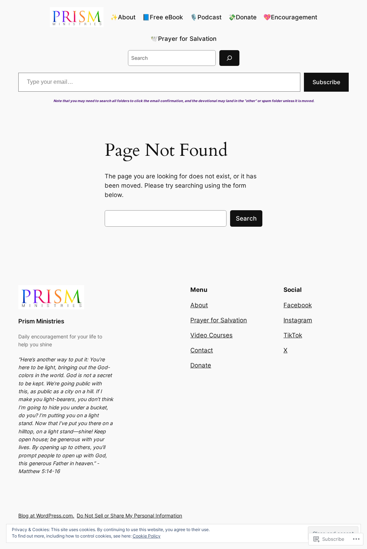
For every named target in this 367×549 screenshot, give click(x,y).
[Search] (229, 58)
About (199, 305)
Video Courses (211, 335)
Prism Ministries (41, 321)
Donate (200, 365)
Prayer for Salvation (218, 320)
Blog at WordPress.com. (46, 515)
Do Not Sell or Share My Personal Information (129, 515)
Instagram (297, 320)
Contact (201, 350)
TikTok (292, 335)
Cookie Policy (147, 536)
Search (246, 218)
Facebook (297, 305)
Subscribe (326, 82)
